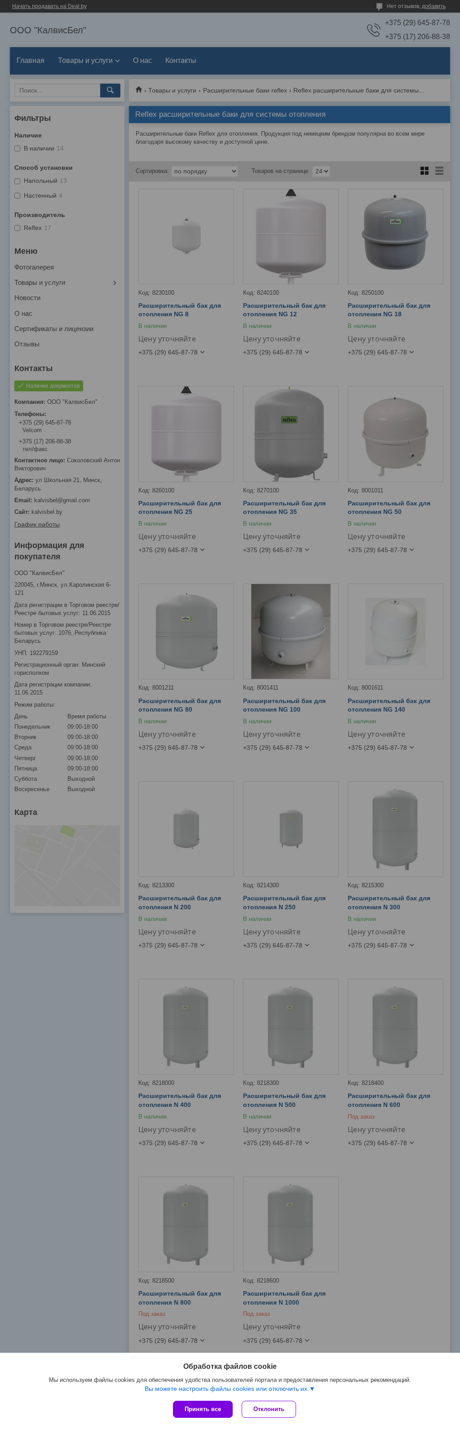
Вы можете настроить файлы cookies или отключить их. (227, 1388)
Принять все (203, 1409)
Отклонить (268, 1409)
